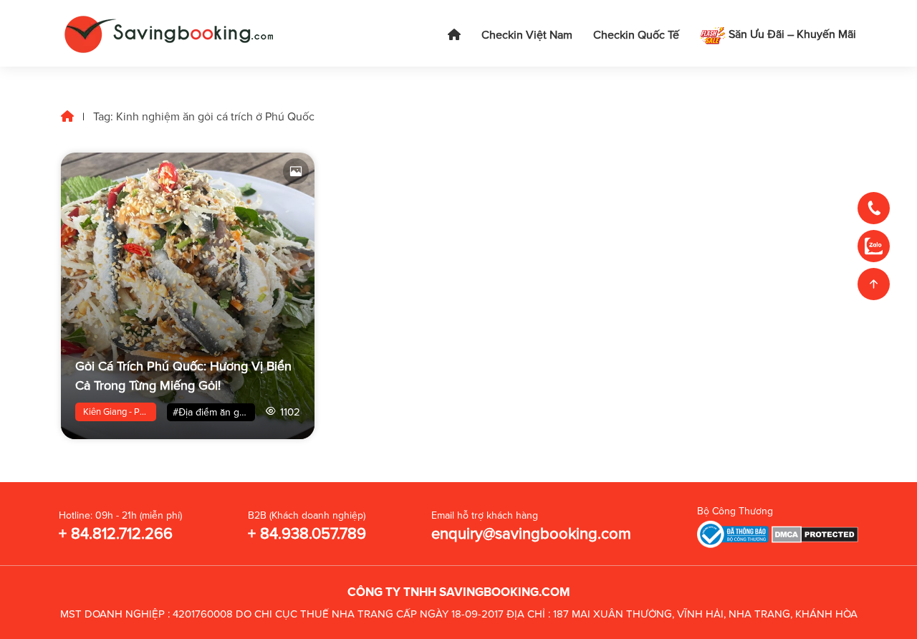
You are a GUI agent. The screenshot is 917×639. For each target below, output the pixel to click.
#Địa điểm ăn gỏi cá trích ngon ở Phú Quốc (214, 412)
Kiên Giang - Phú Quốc (119, 412)
